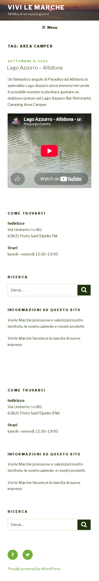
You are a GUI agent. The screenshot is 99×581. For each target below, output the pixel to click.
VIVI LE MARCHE (36, 7)
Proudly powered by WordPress (34, 569)
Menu (52, 27)
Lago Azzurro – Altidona (35, 68)
